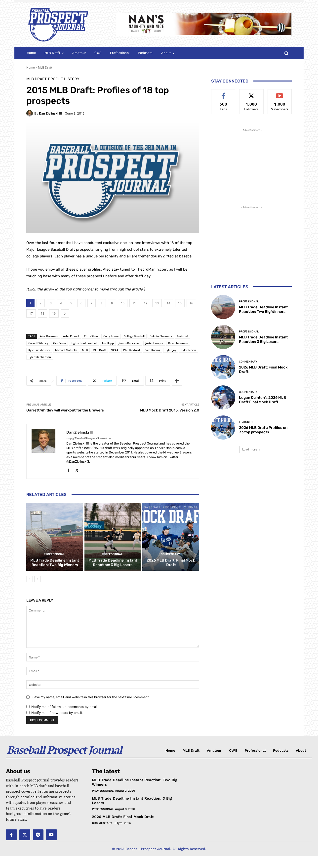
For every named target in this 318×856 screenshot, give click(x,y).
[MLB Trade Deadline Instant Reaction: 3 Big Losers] (112, 537)
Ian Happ (108, 343)
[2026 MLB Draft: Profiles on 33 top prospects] (223, 427)
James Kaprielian (129, 343)
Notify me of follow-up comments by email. (64, 707)
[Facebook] (68, 469)
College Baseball (134, 336)
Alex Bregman (49, 336)
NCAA (114, 350)
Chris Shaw (91, 336)
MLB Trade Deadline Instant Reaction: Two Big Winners (54, 562)
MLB (85, 350)
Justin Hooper (154, 343)
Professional (54, 554)
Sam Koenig (152, 350)
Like (223, 93)
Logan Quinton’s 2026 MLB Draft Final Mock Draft (262, 399)
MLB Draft (45, 67)
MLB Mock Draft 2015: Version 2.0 (169, 410)
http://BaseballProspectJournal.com (89, 438)
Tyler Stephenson (39, 357)
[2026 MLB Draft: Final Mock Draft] (170, 537)
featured (182, 336)
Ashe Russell (71, 336)
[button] (286, 53)
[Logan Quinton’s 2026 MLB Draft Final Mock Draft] (223, 397)
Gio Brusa (59, 343)
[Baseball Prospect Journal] (65, 24)
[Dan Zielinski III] (30, 113)
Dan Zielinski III (50, 113)
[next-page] (37, 579)
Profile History (64, 79)
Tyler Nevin (188, 350)
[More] (177, 381)
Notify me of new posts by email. (57, 713)
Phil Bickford (131, 350)
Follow (251, 93)
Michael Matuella (66, 350)
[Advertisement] (251, 164)
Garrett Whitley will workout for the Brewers (65, 410)
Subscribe (280, 93)
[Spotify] (38, 834)
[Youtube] (51, 834)
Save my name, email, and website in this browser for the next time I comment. (91, 697)
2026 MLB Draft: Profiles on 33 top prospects (263, 429)
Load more (249, 449)
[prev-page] (29, 579)
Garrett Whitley (38, 343)
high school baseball (84, 343)
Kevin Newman (178, 343)
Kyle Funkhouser (39, 350)
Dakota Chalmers (161, 336)
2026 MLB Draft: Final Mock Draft (171, 562)
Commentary (170, 554)
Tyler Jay (170, 350)
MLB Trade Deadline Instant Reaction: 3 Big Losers (112, 562)
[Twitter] (77, 469)
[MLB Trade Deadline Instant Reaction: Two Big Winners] (54, 537)
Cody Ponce (111, 336)
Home (30, 67)
